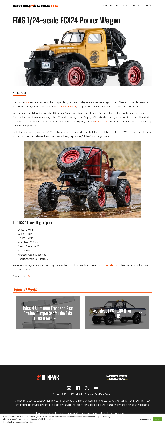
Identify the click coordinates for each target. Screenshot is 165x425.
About (141, 5)
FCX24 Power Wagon (65, 106)
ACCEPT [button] (157, 419)
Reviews (114, 5)
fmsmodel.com (110, 265)
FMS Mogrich (101, 121)
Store (133, 5)
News (106, 5)
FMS (26, 102)
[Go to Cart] (147, 6)
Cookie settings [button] (144, 419)
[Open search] (150, 6)
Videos (124, 5)
